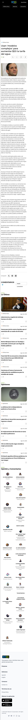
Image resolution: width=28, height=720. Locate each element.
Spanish (4, 675)
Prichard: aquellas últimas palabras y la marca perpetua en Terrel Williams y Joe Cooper (14, 458)
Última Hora (6, 6)
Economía (23, 6)
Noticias (15, 6)
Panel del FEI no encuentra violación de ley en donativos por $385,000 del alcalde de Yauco (14, 358)
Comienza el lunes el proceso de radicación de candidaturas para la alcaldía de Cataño (12, 372)
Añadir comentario (20, 284)
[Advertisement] (14, 23)
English (3, 677)
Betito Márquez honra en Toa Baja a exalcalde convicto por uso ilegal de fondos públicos (12, 343)
